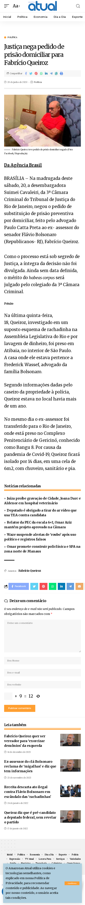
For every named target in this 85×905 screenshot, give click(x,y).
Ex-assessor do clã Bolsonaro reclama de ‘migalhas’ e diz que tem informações (30, 766)
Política (12, 37)
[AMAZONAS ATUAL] (42, 6)
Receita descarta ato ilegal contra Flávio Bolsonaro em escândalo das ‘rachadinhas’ (27, 792)
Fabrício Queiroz (29, 571)
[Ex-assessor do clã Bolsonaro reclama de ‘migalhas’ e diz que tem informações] (70, 765)
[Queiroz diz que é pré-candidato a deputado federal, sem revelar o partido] (70, 816)
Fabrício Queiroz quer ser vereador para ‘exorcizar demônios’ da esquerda (24, 741)
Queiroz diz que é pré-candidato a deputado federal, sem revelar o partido (30, 817)
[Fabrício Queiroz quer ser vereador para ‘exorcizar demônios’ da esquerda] (70, 740)
